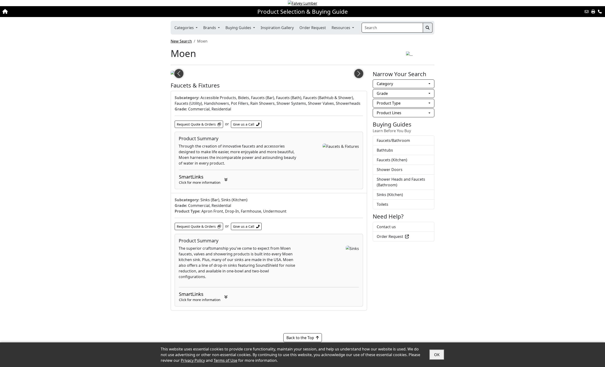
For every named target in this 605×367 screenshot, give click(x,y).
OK (437, 354)
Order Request (312, 27)
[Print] (593, 11)
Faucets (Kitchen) (392, 159)
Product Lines (389, 112)
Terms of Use (225, 360)
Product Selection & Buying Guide (302, 11)
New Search (181, 41)
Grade (382, 93)
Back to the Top (300, 337)
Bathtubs (385, 150)
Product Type (389, 103)
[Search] (427, 28)
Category (385, 83)
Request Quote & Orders (196, 124)
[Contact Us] (600, 11)
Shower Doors (389, 169)
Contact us (386, 226)
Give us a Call (243, 124)
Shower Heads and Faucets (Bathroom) (401, 182)
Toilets (382, 204)
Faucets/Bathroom (393, 140)
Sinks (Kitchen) (390, 194)
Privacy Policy (193, 360)
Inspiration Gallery (277, 27)
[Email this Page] (586, 11)
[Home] (61, 11)
